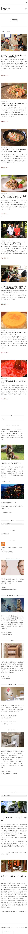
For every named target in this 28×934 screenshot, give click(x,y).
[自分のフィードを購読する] (3, 545)
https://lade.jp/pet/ (6, 481)
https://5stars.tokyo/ (6, 634)
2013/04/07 (4, 378)
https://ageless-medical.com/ (8, 589)
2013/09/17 (4, 330)
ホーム (3, 31)
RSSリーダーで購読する (7, 551)
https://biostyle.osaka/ (7, 724)
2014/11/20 (4, 284)
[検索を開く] (26, 2)
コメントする (12, 52)
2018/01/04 (4, 52)
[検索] (22, 418)
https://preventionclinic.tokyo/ (9, 773)
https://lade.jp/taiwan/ (7, 512)
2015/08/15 (4, 101)
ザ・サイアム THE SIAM (10, 835)
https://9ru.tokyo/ (5, 678)
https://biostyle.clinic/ (6, 717)
